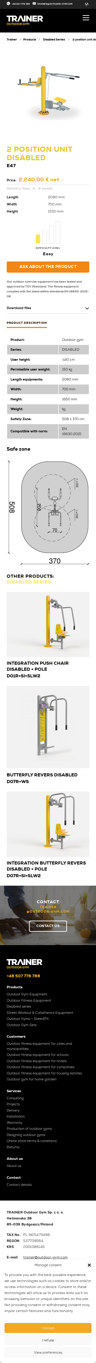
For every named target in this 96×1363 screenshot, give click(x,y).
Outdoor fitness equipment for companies (40, 1067)
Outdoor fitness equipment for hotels (37, 1061)
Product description (27, 323)
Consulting (15, 1098)
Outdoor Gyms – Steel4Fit (28, 1019)
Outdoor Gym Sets (22, 1025)
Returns (13, 1147)
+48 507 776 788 (20, 4)
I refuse (48, 1340)
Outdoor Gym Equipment (27, 994)
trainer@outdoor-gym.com (45, 1257)
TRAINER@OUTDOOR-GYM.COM (55, 4)
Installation (16, 1116)
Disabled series (19, 1006)
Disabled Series (54, 39)
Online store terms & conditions (32, 1141)
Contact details (19, 1185)
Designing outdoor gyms (26, 1135)
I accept (48, 1328)
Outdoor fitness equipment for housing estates (44, 1073)
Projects (13, 1104)
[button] (89, 1265)
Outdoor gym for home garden (31, 1079)
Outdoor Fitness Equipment (29, 1000)
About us (14, 1166)
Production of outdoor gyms (29, 1128)
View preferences (48, 1352)
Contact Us (48, 926)
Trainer (12, 39)
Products (29, 39)
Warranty (14, 1122)
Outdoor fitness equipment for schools (38, 1055)
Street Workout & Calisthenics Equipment (40, 1013)
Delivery (13, 1110)
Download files (19, 308)
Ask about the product (48, 266)
